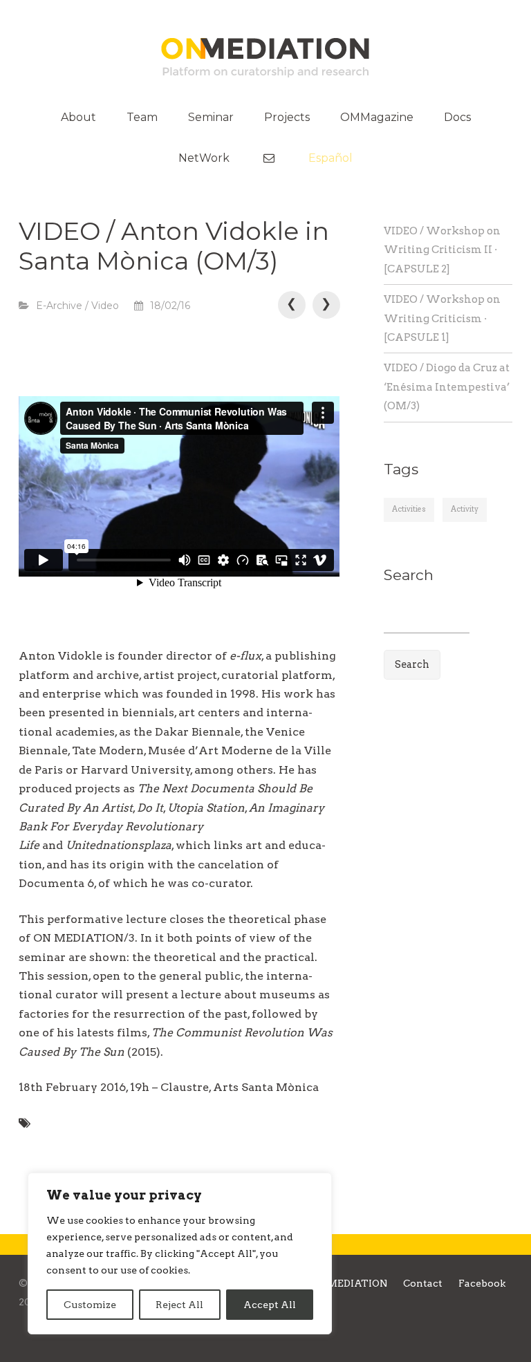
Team (142, 117)
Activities (409, 509)
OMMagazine (376, 117)
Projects (287, 117)
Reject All (179, 1304)
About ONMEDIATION (333, 1283)
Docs (457, 117)
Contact (422, 1283)
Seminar (211, 117)
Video (105, 305)
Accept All (269, 1304)
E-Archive (59, 305)
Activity (464, 509)
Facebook (481, 1283)
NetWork (204, 158)
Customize (90, 1304)
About (78, 117)
